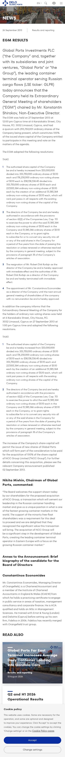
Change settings (32, 749)
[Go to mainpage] (12, 3)
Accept (32, 740)
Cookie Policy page (43, 731)
